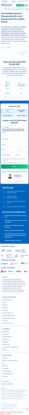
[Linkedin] (8, 384)
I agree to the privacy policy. (10, 162)
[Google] (2, 384)
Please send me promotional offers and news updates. (14, 159)
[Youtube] (11, 384)
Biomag (1, 9)
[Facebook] (5, 384)
